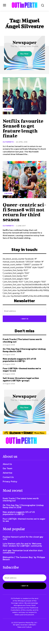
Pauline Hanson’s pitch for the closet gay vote (23, 538)
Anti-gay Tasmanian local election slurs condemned (22, 551)
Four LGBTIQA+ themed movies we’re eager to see (22, 369)
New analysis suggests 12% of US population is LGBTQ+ (19, 360)
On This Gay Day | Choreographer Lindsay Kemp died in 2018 (24, 350)
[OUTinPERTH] (24, 5)
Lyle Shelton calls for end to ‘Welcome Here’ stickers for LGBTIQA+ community (22, 544)
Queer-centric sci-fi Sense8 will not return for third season (24, 212)
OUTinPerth (8, 142)
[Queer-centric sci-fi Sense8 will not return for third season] (24, 179)
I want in (24, 319)
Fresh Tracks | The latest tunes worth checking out (22, 340)
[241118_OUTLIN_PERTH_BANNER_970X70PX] (24, 432)
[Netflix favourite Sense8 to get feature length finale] (24, 95)
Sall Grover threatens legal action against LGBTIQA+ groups (21, 379)
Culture (8, 109)
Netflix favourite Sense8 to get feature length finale (23, 128)
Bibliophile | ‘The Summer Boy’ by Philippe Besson (24, 558)
